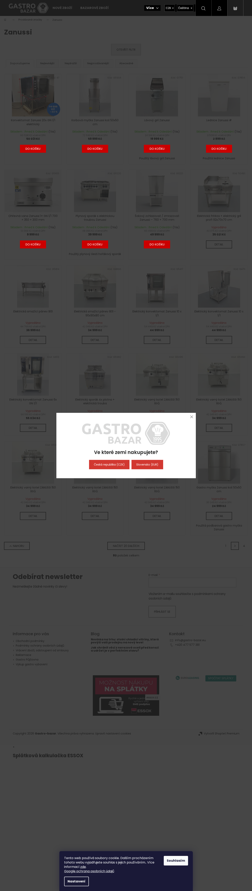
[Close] (192, 417)
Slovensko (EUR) (147, 465)
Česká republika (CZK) (109, 465)
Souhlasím (176, 860)
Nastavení (76, 881)
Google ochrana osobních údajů (89, 871)
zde (83, 866)
